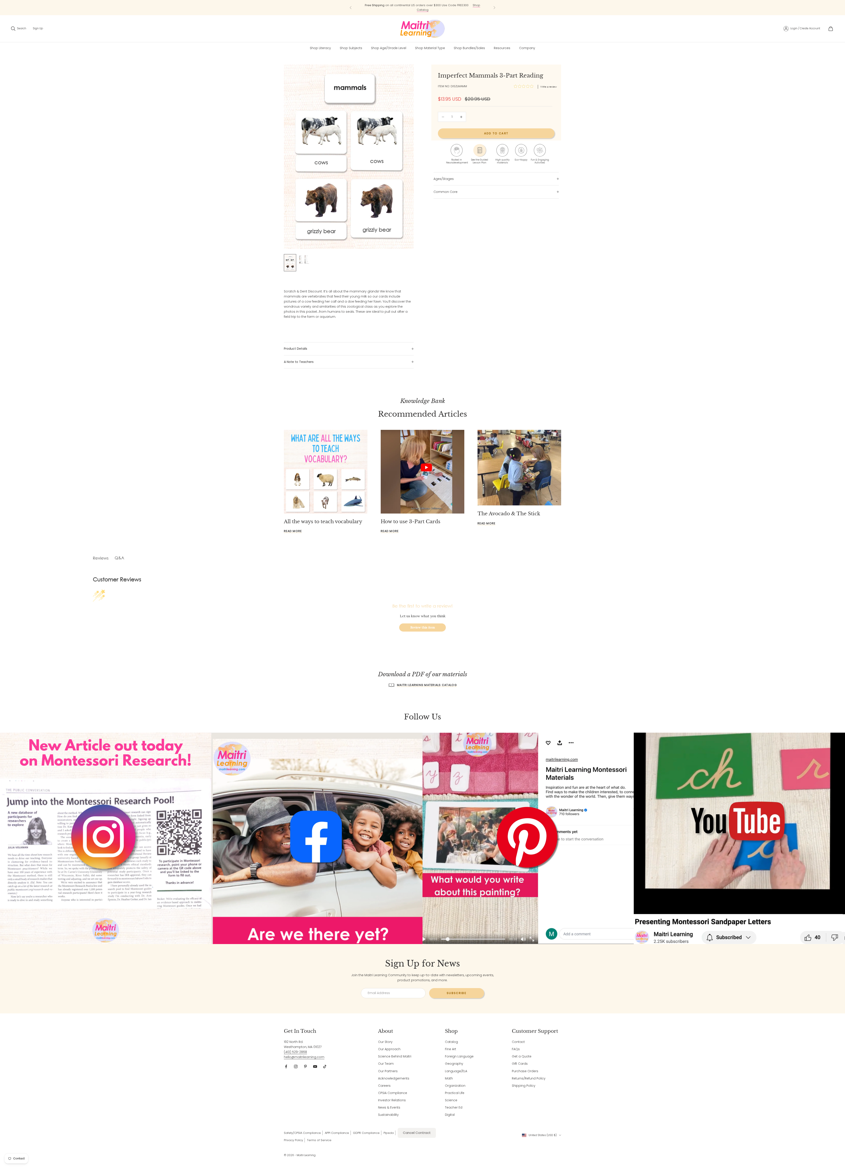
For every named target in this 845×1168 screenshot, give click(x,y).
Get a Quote (521, 1056)
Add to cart (496, 133)
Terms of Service (319, 1140)
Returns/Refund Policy (529, 1078)
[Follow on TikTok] (325, 1066)
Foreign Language (459, 1056)
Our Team (386, 1063)
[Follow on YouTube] (315, 1066)
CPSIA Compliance (392, 1093)
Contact (518, 1042)
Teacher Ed (453, 1107)
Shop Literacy (320, 48)
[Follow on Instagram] (296, 1066)
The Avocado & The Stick (509, 514)
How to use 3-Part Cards (410, 522)
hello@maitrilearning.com (304, 1057)
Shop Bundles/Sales (469, 48)
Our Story (385, 1042)
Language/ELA (456, 1071)
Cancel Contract (417, 1132)
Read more (293, 531)
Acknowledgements (393, 1078)
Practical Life (454, 1093)
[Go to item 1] (290, 262)
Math (449, 1078)
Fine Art (450, 1049)
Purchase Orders (525, 1071)
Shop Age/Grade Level (388, 48)
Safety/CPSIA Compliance (302, 1133)
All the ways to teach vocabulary (323, 522)
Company (527, 48)
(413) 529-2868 (295, 1052)
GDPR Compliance (366, 1133)
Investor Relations (392, 1100)
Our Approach (389, 1049)
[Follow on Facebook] (286, 1066)
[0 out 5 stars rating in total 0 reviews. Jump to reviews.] (525, 86)
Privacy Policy (293, 1140)
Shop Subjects (455, 8)
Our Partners (388, 1071)
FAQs (516, 1049)
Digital (450, 1115)
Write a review (548, 87)
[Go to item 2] (304, 259)
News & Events (389, 1107)
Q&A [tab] (119, 557)
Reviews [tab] (100, 558)
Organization (455, 1085)
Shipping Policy (523, 1085)
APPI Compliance (337, 1133)
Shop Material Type (430, 48)
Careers (384, 1085)
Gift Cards (520, 1063)
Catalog (451, 1042)
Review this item (422, 627)
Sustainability (388, 1115)
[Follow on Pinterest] (305, 1066)
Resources (502, 48)
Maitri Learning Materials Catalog (427, 685)
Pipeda (389, 1133)
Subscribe (457, 993)
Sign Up (38, 28)
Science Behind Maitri (394, 1056)
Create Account (810, 28)
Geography (454, 1063)
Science (451, 1100)
